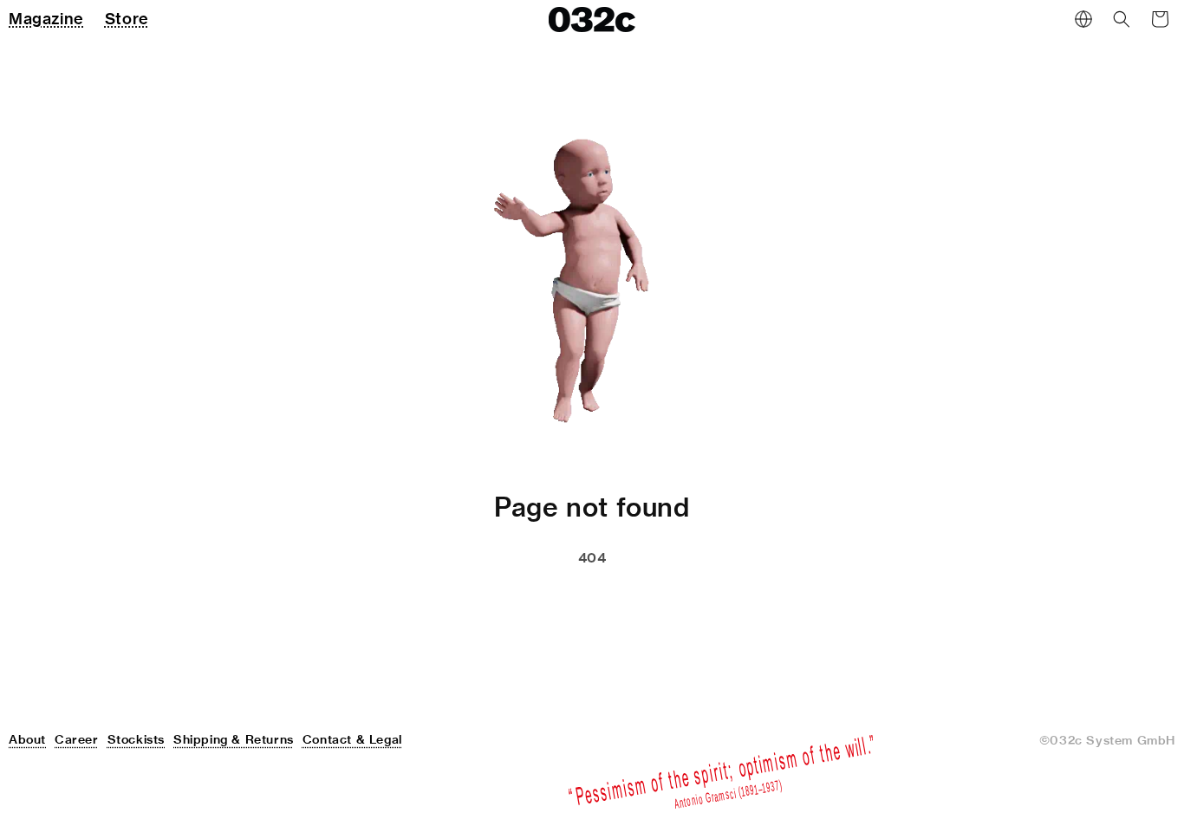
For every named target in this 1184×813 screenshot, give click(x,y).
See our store (498, 601)
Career (77, 739)
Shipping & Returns (233, 739)
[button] (1122, 19)
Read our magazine (668, 601)
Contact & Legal (352, 739)
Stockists (136, 739)
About (27, 739)
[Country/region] (1083, 19)
